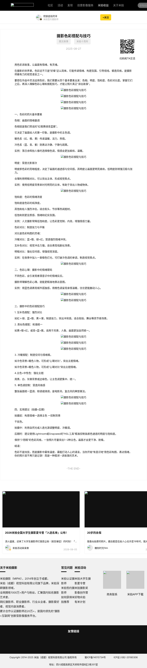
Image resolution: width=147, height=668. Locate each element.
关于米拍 (118, 5)
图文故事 (63, 41)
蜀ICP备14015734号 (95, 657)
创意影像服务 (85, 5)
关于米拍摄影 (8, 567)
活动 (60, 5)
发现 (70, 5)
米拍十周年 (82, 41)
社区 (50, 5)
